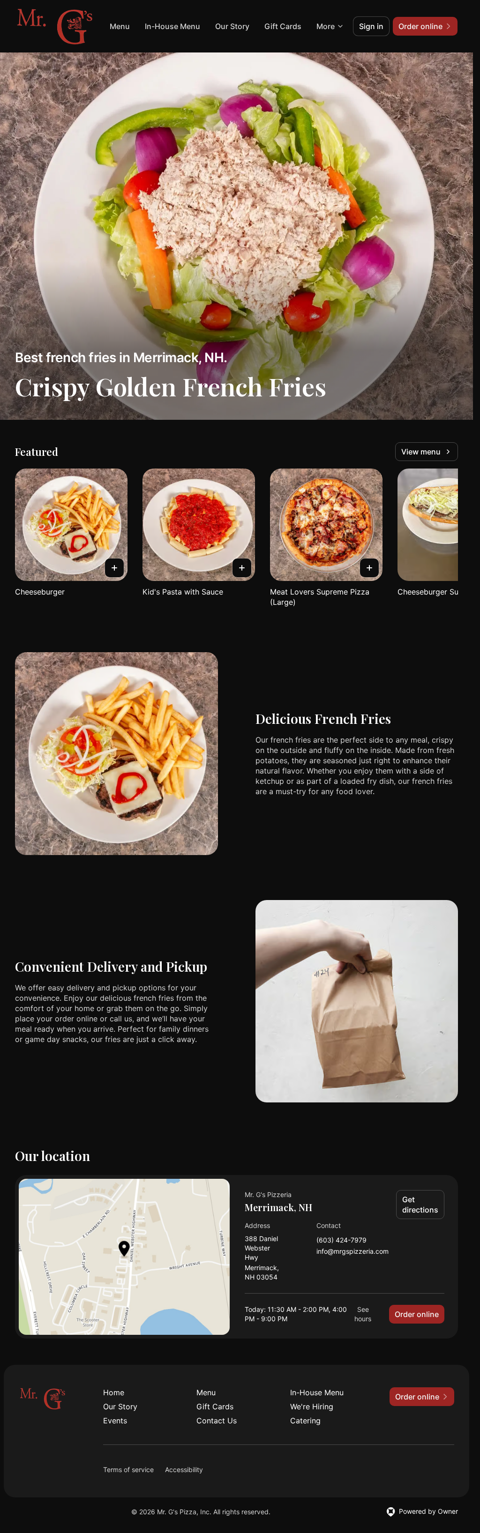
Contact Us (216, 1420)
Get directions (420, 1204)
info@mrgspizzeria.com (352, 1251)
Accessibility (184, 1469)
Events (115, 1420)
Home (113, 1392)
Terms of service (128, 1469)
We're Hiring (311, 1406)
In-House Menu (172, 26)
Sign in (371, 26)
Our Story (232, 26)
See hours (362, 1314)
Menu (120, 26)
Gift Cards (282, 26)
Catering (305, 1420)
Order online (417, 1314)
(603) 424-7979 (341, 1240)
